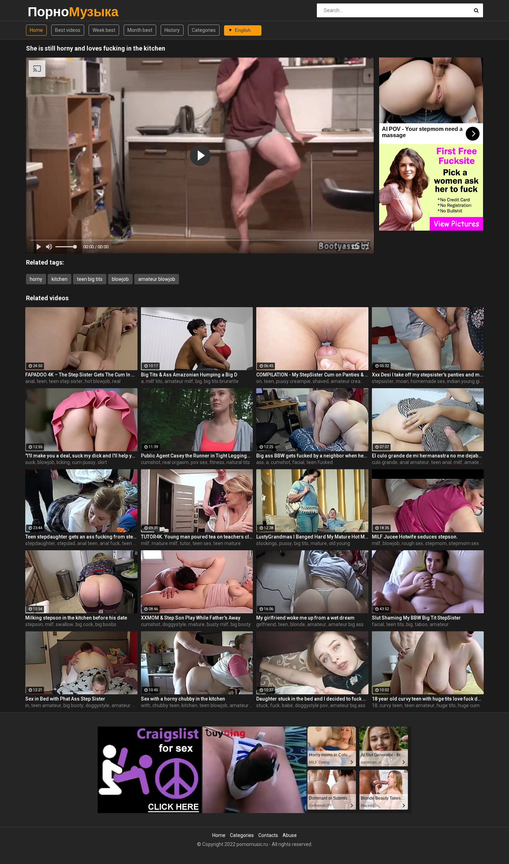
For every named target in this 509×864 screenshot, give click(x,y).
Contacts (268, 835)
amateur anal (479, 462)
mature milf (165, 543)
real (116, 381)
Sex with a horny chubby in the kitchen (183, 699)
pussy (285, 543)
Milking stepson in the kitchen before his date (76, 618)
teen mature (227, 543)
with (145, 705)
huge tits (446, 705)
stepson (34, 624)
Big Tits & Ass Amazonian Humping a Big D (189, 374)
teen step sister (66, 381)
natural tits (238, 462)
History (172, 30)
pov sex (199, 462)
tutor (185, 543)
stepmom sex (464, 543)
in (27, 705)
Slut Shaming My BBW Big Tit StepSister (416, 618)
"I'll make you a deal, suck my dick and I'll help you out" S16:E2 (81, 455)
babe (287, 705)
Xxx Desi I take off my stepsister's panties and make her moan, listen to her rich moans (428, 374)
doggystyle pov (311, 705)
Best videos (67, 30)
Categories (204, 30)
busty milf (218, 624)
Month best (139, 30)
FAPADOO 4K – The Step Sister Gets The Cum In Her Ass (81, 374)
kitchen (60, 279)
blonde (297, 624)
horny (36, 279)
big (198, 381)
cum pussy (84, 462)
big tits (301, 543)
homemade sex (428, 381)
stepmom (436, 543)
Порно (46, 11)
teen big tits (89, 279)
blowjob (120, 279)
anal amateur (414, 462)
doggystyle (174, 624)
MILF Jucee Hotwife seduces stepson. (415, 537)
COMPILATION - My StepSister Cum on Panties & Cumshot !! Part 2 (312, 374)
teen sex (202, 543)
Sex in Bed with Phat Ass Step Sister (65, 699)
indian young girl (464, 381)
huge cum (469, 705)
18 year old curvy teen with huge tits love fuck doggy (428, 699)
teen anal (441, 462)
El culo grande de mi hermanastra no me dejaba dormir (428, 455)
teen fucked (319, 462)
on (259, 381)
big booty (241, 624)
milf (458, 462)
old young (339, 543)
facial (298, 462)
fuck (275, 705)
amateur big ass (346, 624)
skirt (102, 462)
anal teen (87, 543)
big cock (84, 624)
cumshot (150, 462)
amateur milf (178, 381)
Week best (103, 30)
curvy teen (390, 705)
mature (319, 543)
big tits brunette (221, 381)
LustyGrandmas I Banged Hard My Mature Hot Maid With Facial (312, 537)
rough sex (412, 543)
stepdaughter (40, 543)
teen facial (133, 543)
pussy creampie (293, 381)
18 (374, 705)
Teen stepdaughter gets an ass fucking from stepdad (81, 537)
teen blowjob (213, 705)
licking (63, 462)
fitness (216, 462)
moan (402, 381)
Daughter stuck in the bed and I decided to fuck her (312, 699)
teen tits (395, 624)
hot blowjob (97, 381)
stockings (266, 543)
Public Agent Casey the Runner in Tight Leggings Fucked (197, 455)
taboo (421, 624)
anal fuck (110, 543)
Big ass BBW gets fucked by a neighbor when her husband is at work (312, 455)
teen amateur (46, 705)
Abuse (290, 835)
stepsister (383, 381)
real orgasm (175, 462)
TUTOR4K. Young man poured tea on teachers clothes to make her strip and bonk (197, 537)
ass (260, 462)
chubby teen (165, 705)
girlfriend (266, 624)
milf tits (154, 381)
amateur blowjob (156, 279)
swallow (64, 624)
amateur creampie (351, 381)
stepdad (66, 543)
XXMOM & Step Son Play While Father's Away (190, 618)
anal (30, 381)
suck (30, 462)
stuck (262, 705)
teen (42, 381)
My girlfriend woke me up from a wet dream (305, 618)
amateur (316, 624)
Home (36, 30)
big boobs (105, 624)
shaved (321, 381)
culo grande (385, 462)
